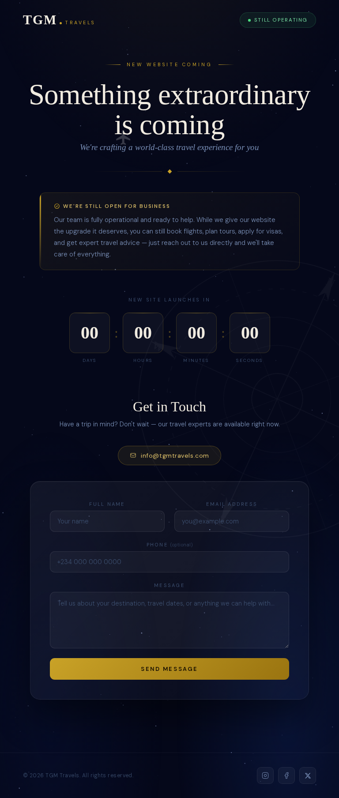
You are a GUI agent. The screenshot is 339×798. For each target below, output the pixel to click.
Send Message (169, 669)
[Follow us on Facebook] (286, 775)
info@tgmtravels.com (175, 455)
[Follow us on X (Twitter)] (307, 775)
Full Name (107, 504)
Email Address (231, 504)
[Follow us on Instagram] (265, 775)
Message (169, 585)
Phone (170, 545)
